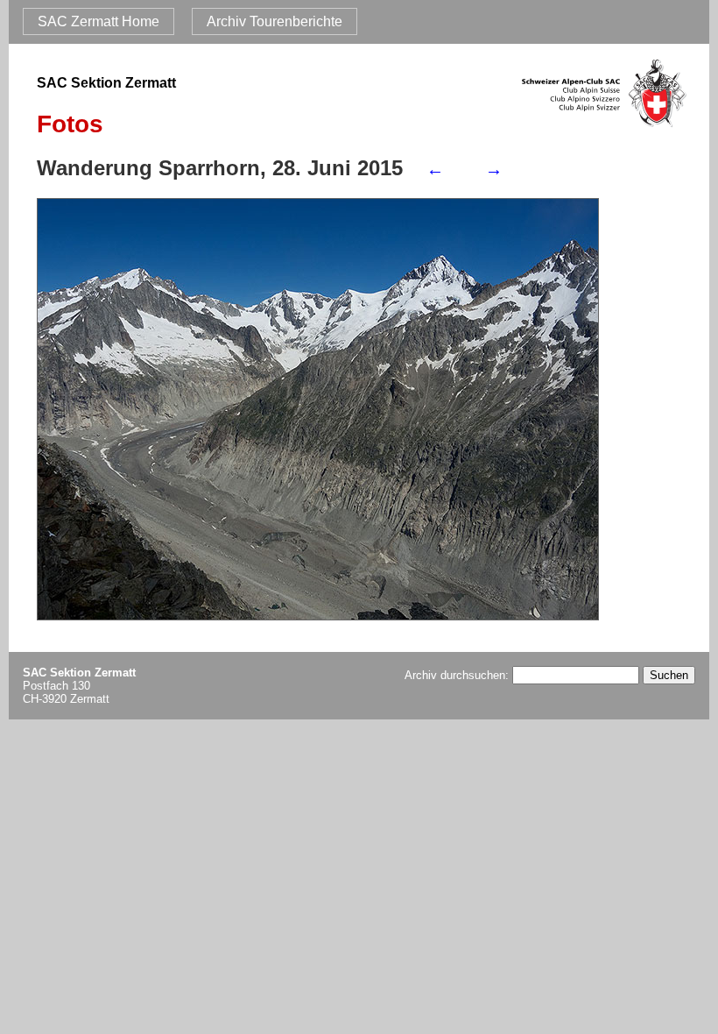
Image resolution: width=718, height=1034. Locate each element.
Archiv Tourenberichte (274, 21)
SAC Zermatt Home (98, 21)
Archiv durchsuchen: (458, 675)
